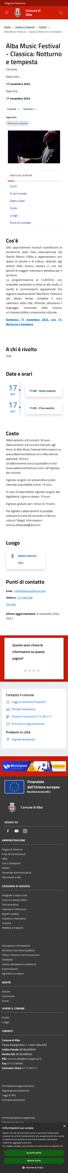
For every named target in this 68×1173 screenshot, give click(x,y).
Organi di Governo (12, 849)
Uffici (5, 859)
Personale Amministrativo (16, 873)
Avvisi (5, 1001)
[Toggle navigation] (7, 12)
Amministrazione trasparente (18, 1118)
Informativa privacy (13, 1122)
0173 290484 (15, 1063)
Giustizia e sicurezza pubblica (18, 950)
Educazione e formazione (16, 946)
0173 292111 (30, 1068)
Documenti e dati (11, 877)
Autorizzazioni (10, 969)
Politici (6, 868)
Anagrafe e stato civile (14, 895)
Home (7, 27)
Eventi (43, 27)
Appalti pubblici (10, 914)
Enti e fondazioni (11, 863)
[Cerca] (61, 13)
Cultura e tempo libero (14, 900)
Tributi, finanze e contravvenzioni (20, 955)
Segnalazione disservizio (15, 1091)
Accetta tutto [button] (34, 1152)
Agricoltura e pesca (12, 973)
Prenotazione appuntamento (18, 1086)
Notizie (6, 991)
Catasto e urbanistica (14, 918)
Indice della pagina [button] (21, 175)
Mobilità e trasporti (12, 928)
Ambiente (7, 959)
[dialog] (34, 1148)
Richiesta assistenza (13, 1100)
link (61, 1145)
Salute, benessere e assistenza (19, 964)
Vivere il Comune (25, 27)
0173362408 (25, 598)
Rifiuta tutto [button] (34, 1160)
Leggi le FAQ (9, 1095)
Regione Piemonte (15, 3)
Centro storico (27, 556)
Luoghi (6, 1022)
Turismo (6, 923)
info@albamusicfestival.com (30, 591)
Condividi (12, 109)
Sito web (11, 604)
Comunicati (8, 996)
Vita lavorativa (10, 904)
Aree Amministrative (13, 854)
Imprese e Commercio (14, 909)
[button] (34, 1167)
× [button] (64, 1126)
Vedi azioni (28, 109)
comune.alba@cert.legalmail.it (25, 1059)
